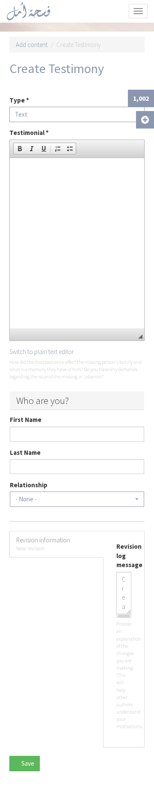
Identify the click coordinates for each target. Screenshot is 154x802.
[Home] (28, 11)
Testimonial (29, 133)
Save (27, 763)
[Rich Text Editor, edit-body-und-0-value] (77, 243)
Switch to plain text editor (41, 352)
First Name (25, 420)
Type (19, 100)
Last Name (25, 452)
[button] (20, 148)
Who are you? (42, 401)
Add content (31, 45)
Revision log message (123, 555)
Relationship (28, 485)
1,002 (141, 98)
